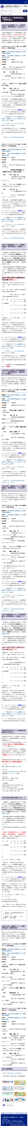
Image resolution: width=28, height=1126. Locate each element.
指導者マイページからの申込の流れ (15, 123)
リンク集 (16, 1113)
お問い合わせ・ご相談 (23, 1113)
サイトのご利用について (9, 1113)
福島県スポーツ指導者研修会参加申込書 (14, 137)
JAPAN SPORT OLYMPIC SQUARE (11, 771)
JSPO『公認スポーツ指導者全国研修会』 (14, 744)
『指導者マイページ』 (7, 754)
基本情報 (3, 1113)
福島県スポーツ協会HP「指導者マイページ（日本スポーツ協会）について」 (14, 118)
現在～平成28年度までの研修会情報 (12, 1073)
